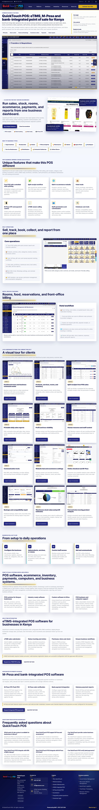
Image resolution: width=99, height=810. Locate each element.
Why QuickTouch (57, 779)
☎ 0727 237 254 (18, 1)
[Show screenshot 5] (79, 87)
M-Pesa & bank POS (58, 790)
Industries (56, 6)
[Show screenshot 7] (81, 87)
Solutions (47, 6)
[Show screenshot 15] (92, 87)
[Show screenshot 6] (80, 87)
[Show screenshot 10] (85, 87)
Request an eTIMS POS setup (12, 662)
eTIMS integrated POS (59, 787)
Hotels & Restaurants (58, 784)
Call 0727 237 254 (29, 662)
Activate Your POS (87, 6)
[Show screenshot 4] (77, 87)
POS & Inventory (57, 781)
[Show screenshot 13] (89, 87)
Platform (39, 6)
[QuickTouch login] (9, 777)
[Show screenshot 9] (84, 87)
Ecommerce (56, 792)
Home (30, 6)
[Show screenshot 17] (94, 87)
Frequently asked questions (60, 795)
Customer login (57, 798)
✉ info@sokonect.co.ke (7, 1)
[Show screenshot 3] (75, 87)
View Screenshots (24, 126)
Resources (65, 6)
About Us (73, 6)
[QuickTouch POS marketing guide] (13, 6)
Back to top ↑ (93, 807)
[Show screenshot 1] (72, 87)
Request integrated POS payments (13, 710)
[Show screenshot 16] (93, 87)
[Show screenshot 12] (88, 87)
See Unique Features (10, 126)
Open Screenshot (10, 398)
